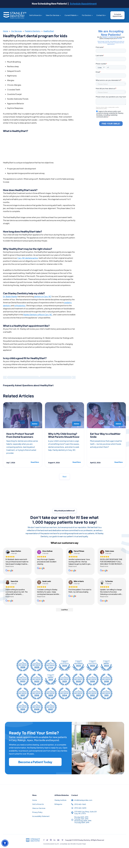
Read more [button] (10, 566)
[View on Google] (8, 552)
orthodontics (19, 305)
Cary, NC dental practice (27, 258)
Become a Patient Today (35, 762)
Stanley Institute (60, 800)
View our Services (38, 808)
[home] (14, 15)
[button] (35, 15)
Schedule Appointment (83, 3)
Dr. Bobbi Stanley (10, 296)
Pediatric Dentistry (32, 31)
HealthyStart (48, 31)
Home (5, 31)
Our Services (16, 31)
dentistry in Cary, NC (42, 296)
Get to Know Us (38, 804)
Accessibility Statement (40, 816)
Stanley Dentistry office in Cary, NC (37, 314)
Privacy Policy (37, 812)
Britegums (58, 804)
